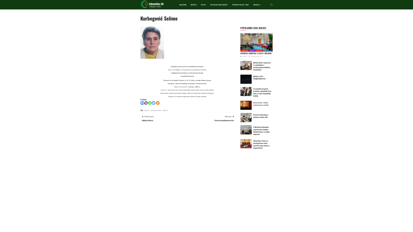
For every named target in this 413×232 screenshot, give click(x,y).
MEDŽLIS (194, 5)
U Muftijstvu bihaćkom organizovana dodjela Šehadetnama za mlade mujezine (261, 130)
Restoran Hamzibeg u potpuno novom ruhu (260, 116)
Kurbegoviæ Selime (156, 110)
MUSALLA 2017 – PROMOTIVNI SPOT (259, 77)
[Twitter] (153, 103)
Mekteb (252, 50)
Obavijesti (259, 50)
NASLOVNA (182, 5)
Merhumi (165, 110)
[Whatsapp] (150, 103)
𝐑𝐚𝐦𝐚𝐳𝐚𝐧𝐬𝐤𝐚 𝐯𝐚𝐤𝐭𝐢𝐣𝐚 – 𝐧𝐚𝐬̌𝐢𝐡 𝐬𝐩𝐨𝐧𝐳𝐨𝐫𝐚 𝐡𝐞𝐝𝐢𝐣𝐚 (261, 103)
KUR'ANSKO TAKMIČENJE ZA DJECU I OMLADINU (256, 53)
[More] (157, 103)
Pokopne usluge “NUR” (240, 5)
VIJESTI (203, 5)
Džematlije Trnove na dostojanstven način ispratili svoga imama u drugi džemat (261, 144)
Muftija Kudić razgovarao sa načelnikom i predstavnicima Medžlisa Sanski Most (262, 66)
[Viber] (146, 103)
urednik (244, 56)
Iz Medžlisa (244, 50)
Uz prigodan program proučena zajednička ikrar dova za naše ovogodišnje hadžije (262, 92)
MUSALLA (257, 5)
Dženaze (146, 110)
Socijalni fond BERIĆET (219, 5)
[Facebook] (142, 103)
